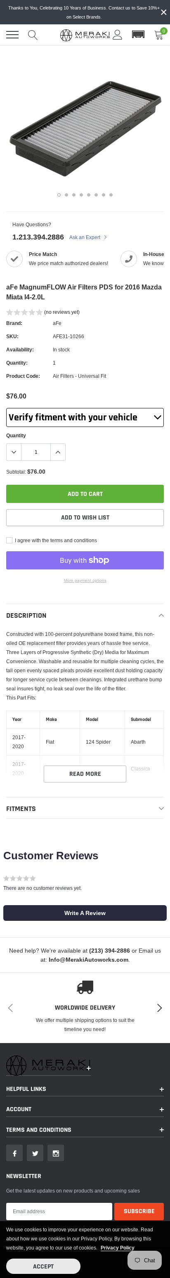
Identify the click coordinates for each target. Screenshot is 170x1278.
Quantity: (17, 363)
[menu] (12, 34)
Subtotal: (16, 472)
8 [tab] (111, 195)
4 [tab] (81, 195)
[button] (138, 34)
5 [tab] (88, 195)
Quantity (16, 435)
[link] (14, 1153)
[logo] (85, 34)
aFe (57, 323)
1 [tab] (59, 195)
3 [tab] (74, 195)
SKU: (12, 336)
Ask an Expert (85, 237)
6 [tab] (96, 195)
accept (43, 1266)
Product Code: (23, 376)
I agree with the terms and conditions (55, 540)
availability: (20, 349)
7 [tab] (103, 195)
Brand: (14, 323)
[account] (118, 34)
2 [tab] (66, 195)
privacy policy (118, 1248)
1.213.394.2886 (38, 236)
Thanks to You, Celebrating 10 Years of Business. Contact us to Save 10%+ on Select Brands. (84, 12)
